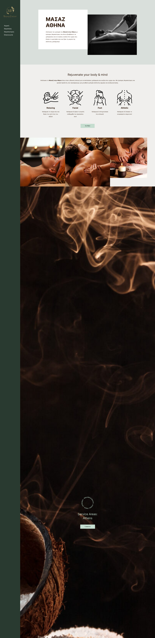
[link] (42, 162)
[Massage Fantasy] (10, 12)
